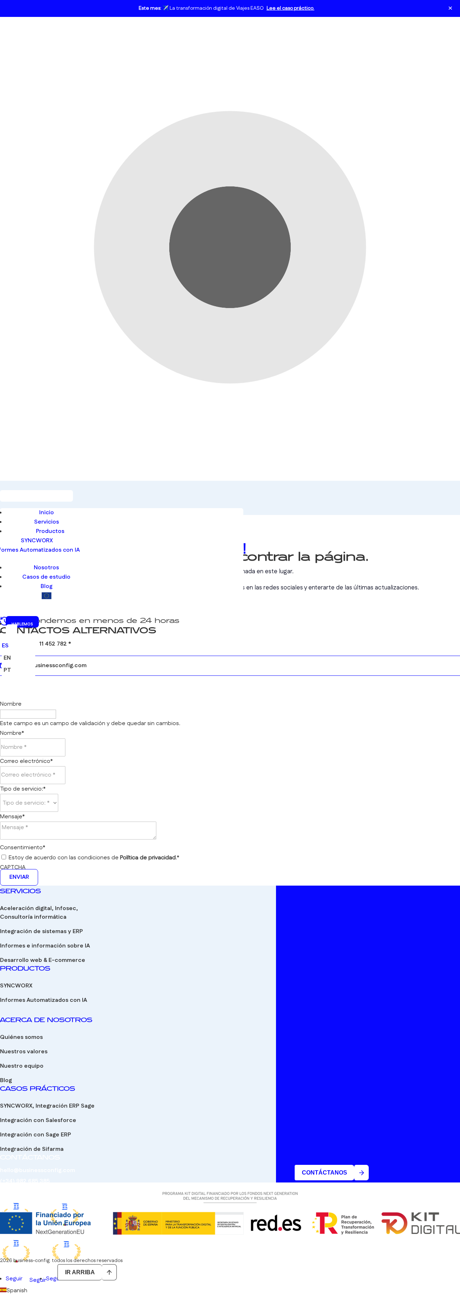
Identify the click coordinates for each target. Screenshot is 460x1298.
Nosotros (46, 568)
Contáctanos (324, 1173)
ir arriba (80, 1272)
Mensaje (12, 817)
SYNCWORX (37, 541)
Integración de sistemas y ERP (41, 931)
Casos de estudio (46, 577)
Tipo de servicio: (23, 789)
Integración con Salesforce (38, 1120)
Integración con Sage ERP (35, 1135)
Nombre (11, 704)
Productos (50, 531)
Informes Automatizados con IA (43, 1000)
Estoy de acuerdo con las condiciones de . (94, 858)
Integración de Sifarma (32, 1149)
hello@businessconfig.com (49, 665)
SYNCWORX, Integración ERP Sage (47, 1106)
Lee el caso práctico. (290, 8)
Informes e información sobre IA (45, 946)
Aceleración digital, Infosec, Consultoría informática (39, 912)
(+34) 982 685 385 (25, 1181)
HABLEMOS (22, 624)
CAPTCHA (13, 867)
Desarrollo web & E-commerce (42, 960)
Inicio (46, 512)
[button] (230, 1290)
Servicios (46, 522)
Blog (46, 586)
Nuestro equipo (21, 1066)
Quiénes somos (21, 1037)
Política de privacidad (148, 858)
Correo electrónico (26, 761)
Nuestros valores (23, 1052)
